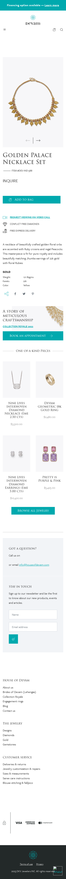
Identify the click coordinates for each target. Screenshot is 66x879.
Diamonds (8, 735)
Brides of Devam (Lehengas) (19, 692)
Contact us (9, 711)
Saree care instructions (16, 778)
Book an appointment (28, 335)
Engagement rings (13, 701)
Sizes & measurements (16, 773)
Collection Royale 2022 (18, 326)
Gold (5, 740)
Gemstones (9, 744)
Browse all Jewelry (33, 510)
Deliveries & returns (14, 764)
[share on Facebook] (15, 293)
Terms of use (26, 864)
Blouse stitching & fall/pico (18, 783)
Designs (7, 730)
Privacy (39, 864)
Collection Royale (13, 697)
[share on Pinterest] (32, 293)
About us (8, 687)
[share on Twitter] (24, 293)
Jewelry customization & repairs (21, 769)
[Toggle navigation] (4, 29)
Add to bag (24, 199)
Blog (5, 706)
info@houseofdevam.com (34, 565)
